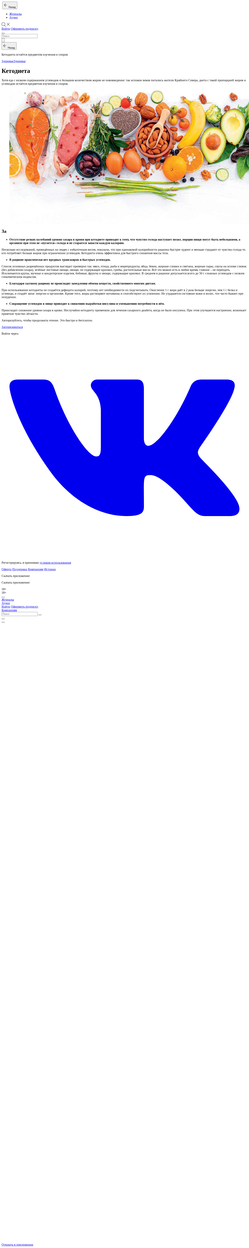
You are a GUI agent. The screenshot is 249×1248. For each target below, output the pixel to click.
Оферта (6, 569)
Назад (11, 7)
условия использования (55, 562)
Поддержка (19, 569)
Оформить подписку (24, 28)
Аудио (13, 17)
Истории (50, 569)
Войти (6, 28)
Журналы (15, 14)
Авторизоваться (12, 327)
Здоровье (8, 61)
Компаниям (35, 569)
